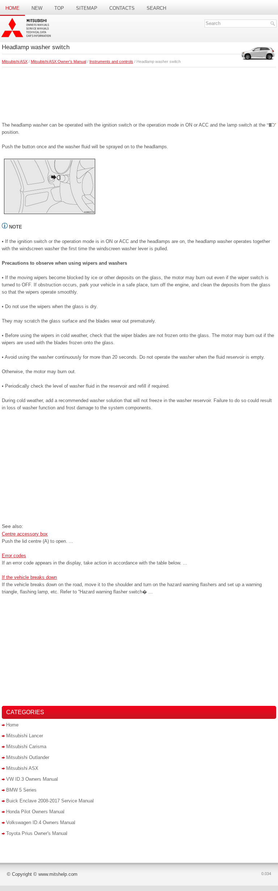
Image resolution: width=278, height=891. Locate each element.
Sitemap (86, 8)
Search (156, 8)
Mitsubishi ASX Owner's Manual (58, 61)
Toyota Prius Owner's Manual (36, 833)
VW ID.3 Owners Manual (32, 779)
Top (59, 8)
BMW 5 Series (21, 790)
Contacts (122, 8)
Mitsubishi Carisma (26, 746)
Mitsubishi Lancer (24, 735)
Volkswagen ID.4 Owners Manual (40, 822)
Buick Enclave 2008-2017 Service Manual (50, 800)
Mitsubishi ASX (15, 61)
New (36, 8)
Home (12, 8)
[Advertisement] (139, 92)
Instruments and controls (111, 61)
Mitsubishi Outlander (27, 757)
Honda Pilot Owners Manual (35, 811)
